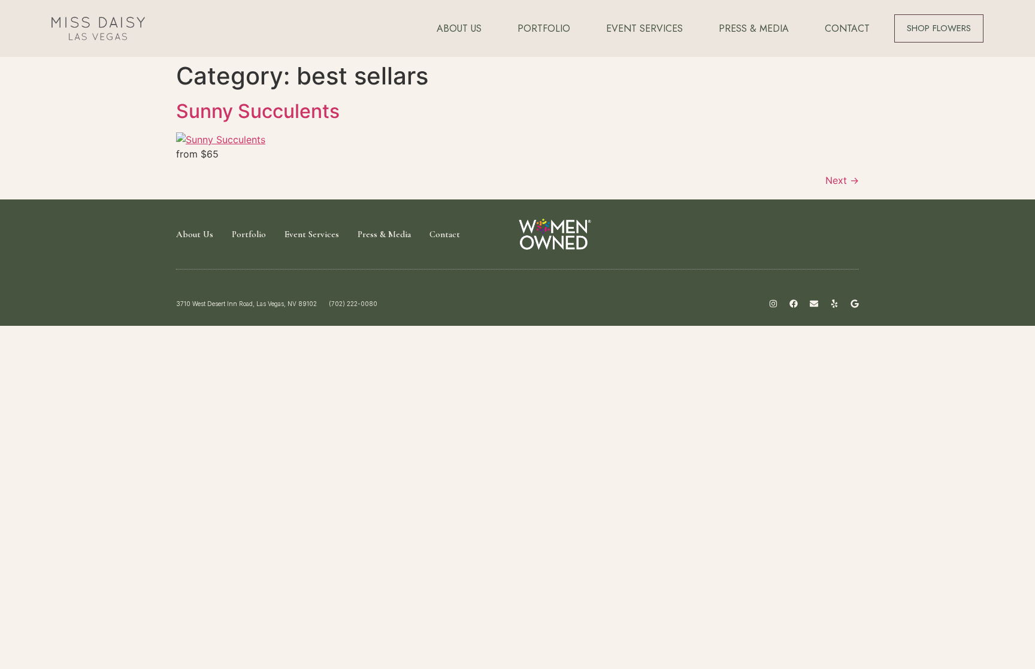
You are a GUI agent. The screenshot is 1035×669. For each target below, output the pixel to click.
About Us (459, 28)
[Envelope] (814, 303)
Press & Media (754, 28)
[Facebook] (793, 303)
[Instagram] (773, 303)
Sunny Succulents (258, 111)
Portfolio (544, 28)
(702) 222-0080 (353, 303)
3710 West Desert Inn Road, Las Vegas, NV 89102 (246, 303)
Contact (847, 28)
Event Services (644, 28)
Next (842, 180)
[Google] (855, 303)
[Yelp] (834, 303)
